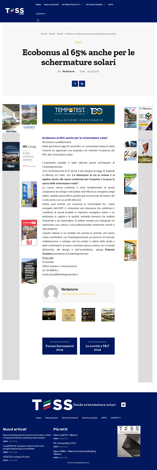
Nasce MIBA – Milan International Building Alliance (75, 453)
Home (44, 33)
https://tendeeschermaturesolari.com (78, 294)
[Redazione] (51, 292)
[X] (75, 84)
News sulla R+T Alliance (66, 435)
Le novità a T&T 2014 (97, 348)
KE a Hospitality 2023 (65, 443)
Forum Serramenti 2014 (60, 348)
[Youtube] (123, 405)
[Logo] (14, 11)
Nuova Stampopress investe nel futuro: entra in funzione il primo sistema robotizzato (27, 436)
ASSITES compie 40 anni (16, 456)
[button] (37, 20)
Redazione (68, 71)
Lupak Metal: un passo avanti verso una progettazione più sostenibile (23, 447)
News (52, 33)
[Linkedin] (82, 84)
